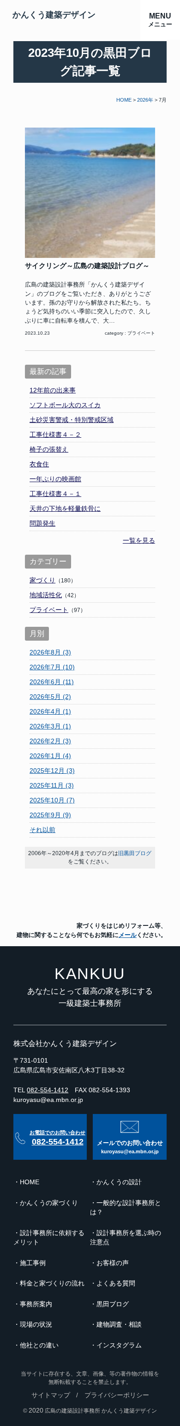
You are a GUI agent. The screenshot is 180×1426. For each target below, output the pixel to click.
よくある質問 (115, 1283)
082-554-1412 (47, 1090)
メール (128, 934)
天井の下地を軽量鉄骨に (65, 508)
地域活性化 (46, 595)
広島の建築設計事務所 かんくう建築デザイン (101, 1411)
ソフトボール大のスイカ (65, 405)
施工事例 (33, 1263)
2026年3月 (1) (50, 726)
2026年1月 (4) (50, 755)
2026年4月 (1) (50, 711)
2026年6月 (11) (52, 681)
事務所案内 (36, 1304)
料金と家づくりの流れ (52, 1283)
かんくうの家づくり (49, 1203)
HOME (29, 1182)
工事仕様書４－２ (55, 434)
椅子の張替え (49, 449)
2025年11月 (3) (52, 785)
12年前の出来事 (53, 390)
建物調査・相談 (119, 1324)
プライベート (141, 333)
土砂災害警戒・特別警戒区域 (72, 419)
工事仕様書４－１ (55, 493)
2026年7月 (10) (52, 667)
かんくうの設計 (119, 1182)
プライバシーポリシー (116, 1395)
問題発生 (42, 523)
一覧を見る (139, 540)
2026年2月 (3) (50, 741)
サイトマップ (50, 1395)
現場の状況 (36, 1324)
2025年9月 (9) (50, 815)
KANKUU (90, 973)
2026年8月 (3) (50, 652)
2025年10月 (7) (52, 800)
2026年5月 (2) (50, 696)
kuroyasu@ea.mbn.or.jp (48, 1099)
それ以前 (42, 829)
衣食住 (39, 464)
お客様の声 (112, 1263)
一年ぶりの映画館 (55, 479)
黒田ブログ (112, 1304)
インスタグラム (119, 1345)
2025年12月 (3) (52, 770)
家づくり (42, 580)
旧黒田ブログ (134, 853)
